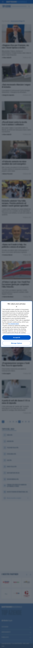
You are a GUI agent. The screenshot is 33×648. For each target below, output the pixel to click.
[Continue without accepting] (16, 306)
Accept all (16, 337)
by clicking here (13, 324)
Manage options (16, 343)
